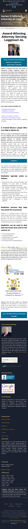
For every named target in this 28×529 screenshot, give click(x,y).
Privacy (19, 506)
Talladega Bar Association (7, 111)
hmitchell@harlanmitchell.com (15, 5)
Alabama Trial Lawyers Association (9, 116)
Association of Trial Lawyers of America (11, 117)
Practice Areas (18, 504)
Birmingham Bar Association (8, 109)
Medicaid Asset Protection (8, 429)
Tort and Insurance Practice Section (10, 112)
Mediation (4, 426)
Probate (4, 432)
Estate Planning (5, 422)
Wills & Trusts (5, 436)
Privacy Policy (24, 516)
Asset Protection (6, 419)
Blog (11, 504)
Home (2, 28)
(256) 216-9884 (14, 3)
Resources (11, 506)
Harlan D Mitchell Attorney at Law (17, 520)
